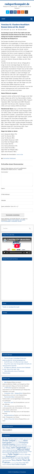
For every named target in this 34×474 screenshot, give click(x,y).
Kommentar (4, 172)
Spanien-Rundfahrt (11, 458)
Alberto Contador (18, 439)
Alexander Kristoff (27, 439)
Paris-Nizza (15, 452)
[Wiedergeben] (4, 252)
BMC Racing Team (19, 441)
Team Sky (26, 458)
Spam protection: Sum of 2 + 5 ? (9, 206)
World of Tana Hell (9, 419)
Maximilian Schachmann (23, 451)
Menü (3, 19)
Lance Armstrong (11, 450)
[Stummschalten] (27, 252)
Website (3, 200)
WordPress (16, 472)
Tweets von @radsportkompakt (10, 307)
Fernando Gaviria (21, 446)
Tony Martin (16, 460)
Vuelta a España (20, 464)
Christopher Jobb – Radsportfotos (13, 393)
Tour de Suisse (13, 462)
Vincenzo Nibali (10, 464)
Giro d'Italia (6, 448)
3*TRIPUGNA (7, 388)
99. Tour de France (8, 439)
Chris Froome (15, 443)
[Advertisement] (17, 332)
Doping (12, 444)
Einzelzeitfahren (18, 444)
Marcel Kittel (23, 450)
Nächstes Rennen (22, 29)
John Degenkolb (18, 448)
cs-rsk (13, 29)
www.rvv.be (20, 154)
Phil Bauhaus (21, 454)
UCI (27, 463)
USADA (4, 464)
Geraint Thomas (28, 446)
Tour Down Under (20, 462)
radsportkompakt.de (17, 4)
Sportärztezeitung (9, 415)
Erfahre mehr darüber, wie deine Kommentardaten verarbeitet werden (13, 220)
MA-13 (6, 406)
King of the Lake (8, 402)
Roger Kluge (24, 457)
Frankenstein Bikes (9, 397)
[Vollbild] (29, 252)
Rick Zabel (18, 457)
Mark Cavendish (14, 451)
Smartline (23, 472)
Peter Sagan (13, 454)
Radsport (10, 456)
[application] (17, 246)
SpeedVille (7, 411)
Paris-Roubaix (21, 452)
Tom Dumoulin (6, 460)
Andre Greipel (8, 440)
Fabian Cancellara (13, 446)
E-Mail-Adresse (5, 194)
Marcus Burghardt (6, 451)
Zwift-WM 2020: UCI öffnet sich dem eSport (16, 362)
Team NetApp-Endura (19, 458)
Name (3, 188)
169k (5, 382)
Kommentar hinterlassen (9, 158)
